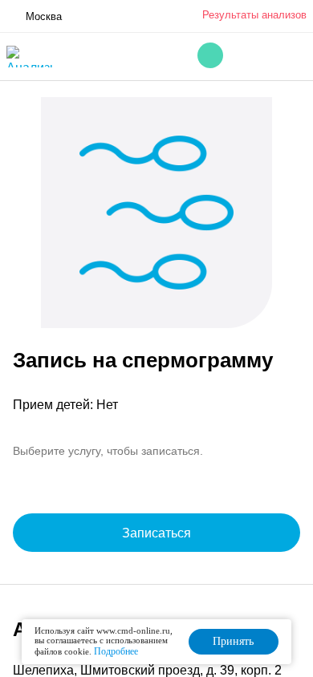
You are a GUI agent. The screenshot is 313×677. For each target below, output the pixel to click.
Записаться (156, 533)
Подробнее (116, 651)
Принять (233, 641)
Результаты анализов (254, 15)
